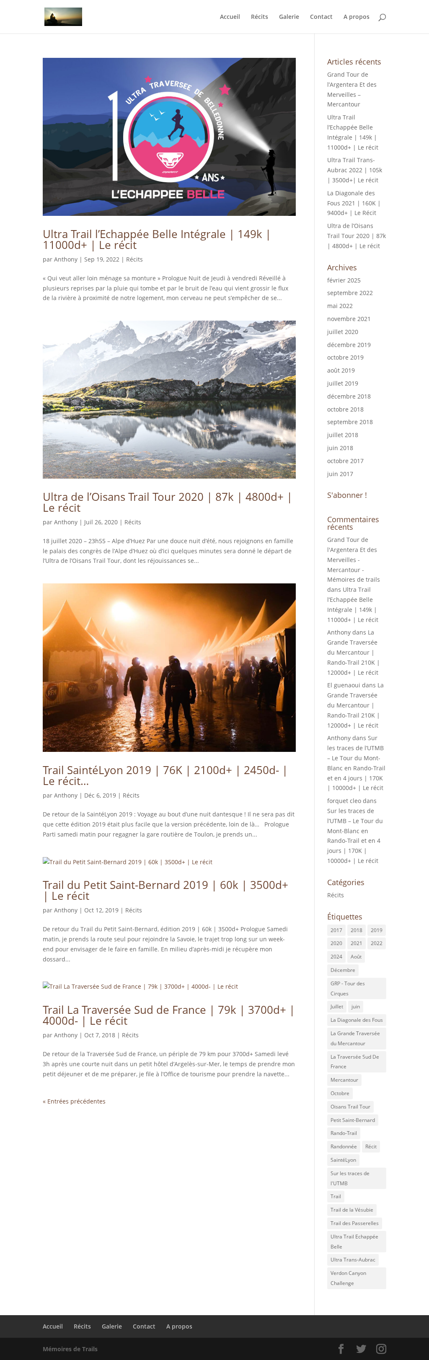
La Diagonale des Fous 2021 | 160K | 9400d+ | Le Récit (354, 203)
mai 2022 (340, 306)
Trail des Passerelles (355, 1223)
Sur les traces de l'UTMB (350, 1178)
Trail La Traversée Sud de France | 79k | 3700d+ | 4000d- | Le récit (169, 1015)
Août (356, 956)
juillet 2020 (342, 332)
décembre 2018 (349, 396)
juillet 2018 (342, 435)
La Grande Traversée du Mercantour (355, 1038)
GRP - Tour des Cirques (348, 988)
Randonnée (344, 1146)
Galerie (289, 17)
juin (355, 1006)
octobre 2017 (345, 461)
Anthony (66, 259)
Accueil (230, 17)
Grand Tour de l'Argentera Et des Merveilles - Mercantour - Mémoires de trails (353, 559)
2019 (376, 930)
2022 (376, 943)
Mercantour (344, 1079)
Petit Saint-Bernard (353, 1120)
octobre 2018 (345, 409)
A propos (357, 17)
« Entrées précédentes (74, 1101)
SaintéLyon (343, 1159)
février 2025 (344, 280)
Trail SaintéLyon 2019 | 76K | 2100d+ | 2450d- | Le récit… (165, 775)
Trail (336, 1196)
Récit (371, 1146)
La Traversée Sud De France (355, 1061)
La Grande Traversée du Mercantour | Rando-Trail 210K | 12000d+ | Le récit (353, 652)
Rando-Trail (344, 1133)
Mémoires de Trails (70, 1349)
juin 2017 (340, 474)
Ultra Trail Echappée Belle (354, 1241)
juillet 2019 (342, 383)
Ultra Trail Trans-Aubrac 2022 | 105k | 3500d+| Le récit (354, 170)
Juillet (337, 1006)
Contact (321, 17)
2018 (356, 930)
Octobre (340, 1093)
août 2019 (341, 370)
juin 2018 (340, 448)
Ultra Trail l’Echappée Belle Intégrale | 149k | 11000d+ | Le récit (157, 239)
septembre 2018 (350, 422)
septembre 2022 (350, 293)
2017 (336, 930)
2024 (336, 956)
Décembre (343, 970)
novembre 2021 (349, 319)
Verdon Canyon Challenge (348, 1278)
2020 (336, 943)
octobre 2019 (345, 357)
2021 (356, 943)
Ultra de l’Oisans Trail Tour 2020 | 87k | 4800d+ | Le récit (167, 502)
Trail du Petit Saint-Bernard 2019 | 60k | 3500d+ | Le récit (165, 890)
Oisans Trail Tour (350, 1106)
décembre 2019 (349, 345)
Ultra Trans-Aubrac (353, 1259)
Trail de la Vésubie (352, 1209)
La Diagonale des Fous (357, 1019)
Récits (259, 17)
